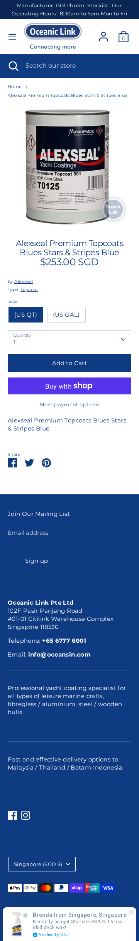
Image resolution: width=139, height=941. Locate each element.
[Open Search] (13, 66)
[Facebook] (12, 815)
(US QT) (25, 314)
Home (15, 86)
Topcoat (29, 289)
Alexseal (23, 281)
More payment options (69, 404)
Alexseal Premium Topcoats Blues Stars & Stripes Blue (68, 95)
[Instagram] (25, 815)
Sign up (36, 560)
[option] (69, 165)
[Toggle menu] (12, 37)
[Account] (103, 33)
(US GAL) (66, 314)
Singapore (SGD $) (38, 864)
